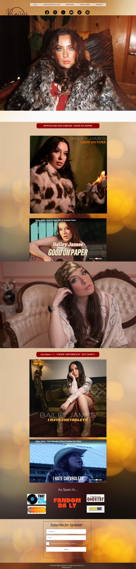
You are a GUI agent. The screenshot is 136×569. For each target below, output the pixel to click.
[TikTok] (79, 12)
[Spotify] (87, 12)
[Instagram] (55, 12)
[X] (63, 12)
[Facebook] (47, 12)
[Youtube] (71, 12)
